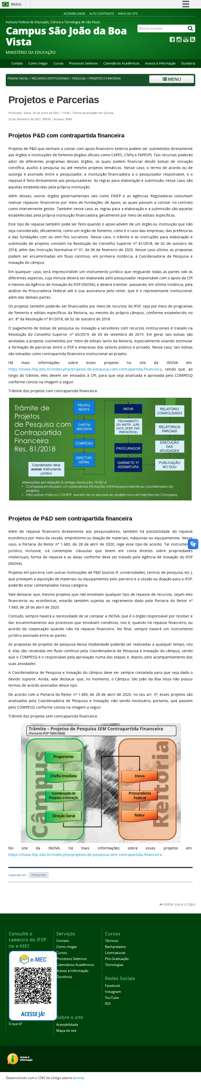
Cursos (58, 63)
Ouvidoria (188, 63)
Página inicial (18, 78)
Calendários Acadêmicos (121, 63)
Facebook (112, 985)
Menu (174, 79)
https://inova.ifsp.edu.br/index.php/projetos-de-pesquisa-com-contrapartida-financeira (85, 369)
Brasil (16, 4)
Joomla (78, 1078)
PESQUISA (79, 78)
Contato (17, 63)
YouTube (112, 998)
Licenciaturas (115, 953)
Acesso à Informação (160, 63)
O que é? (15, 1024)
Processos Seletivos (83, 63)
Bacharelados (115, 947)
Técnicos (111, 941)
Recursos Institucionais (50, 78)
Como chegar (38, 63)
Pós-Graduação (117, 959)
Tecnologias (114, 965)
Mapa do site (128, 13)
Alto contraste (102, 13)
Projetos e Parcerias (53, 99)
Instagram (113, 991)
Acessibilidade (74, 13)
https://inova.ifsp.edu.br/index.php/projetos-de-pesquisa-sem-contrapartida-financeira (85, 854)
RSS (108, 1004)
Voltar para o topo (179, 904)
